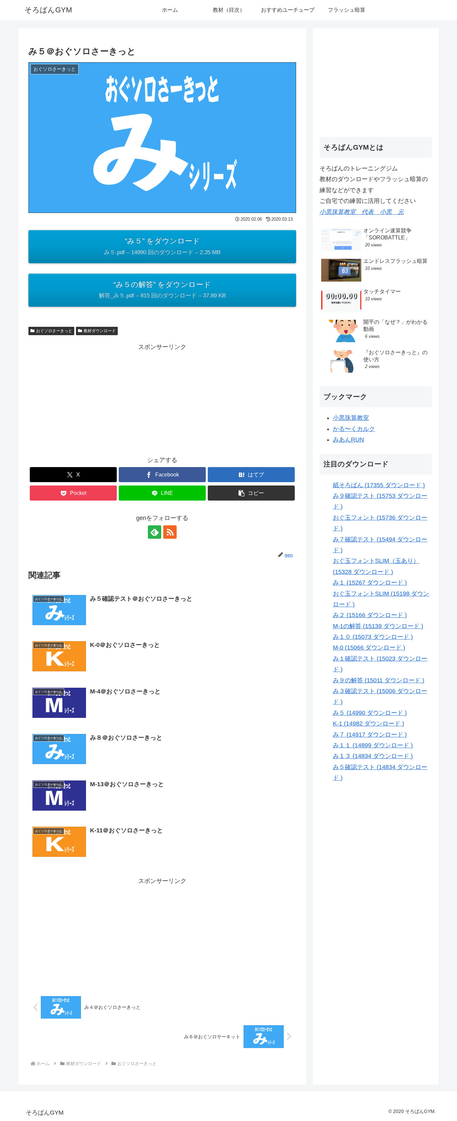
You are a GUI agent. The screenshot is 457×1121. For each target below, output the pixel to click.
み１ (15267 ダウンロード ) (370, 582)
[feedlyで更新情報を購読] (154, 532)
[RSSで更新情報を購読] (170, 532)
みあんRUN (348, 439)
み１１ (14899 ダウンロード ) (373, 745)
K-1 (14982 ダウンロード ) (368, 723)
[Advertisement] (162, 399)
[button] (251, 493)
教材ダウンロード (100, 330)
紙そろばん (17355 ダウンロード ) (379, 484)
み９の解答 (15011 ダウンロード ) (378, 680)
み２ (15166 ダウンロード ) (370, 615)
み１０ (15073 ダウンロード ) (373, 636)
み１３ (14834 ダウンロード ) (373, 756)
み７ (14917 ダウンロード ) (370, 734)
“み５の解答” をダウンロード (162, 289)
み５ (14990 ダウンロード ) (370, 712)
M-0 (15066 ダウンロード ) (369, 647)
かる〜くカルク (354, 428)
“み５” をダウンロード (162, 246)
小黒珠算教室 (351, 418)
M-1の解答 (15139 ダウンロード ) (378, 625)
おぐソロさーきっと (54, 330)
